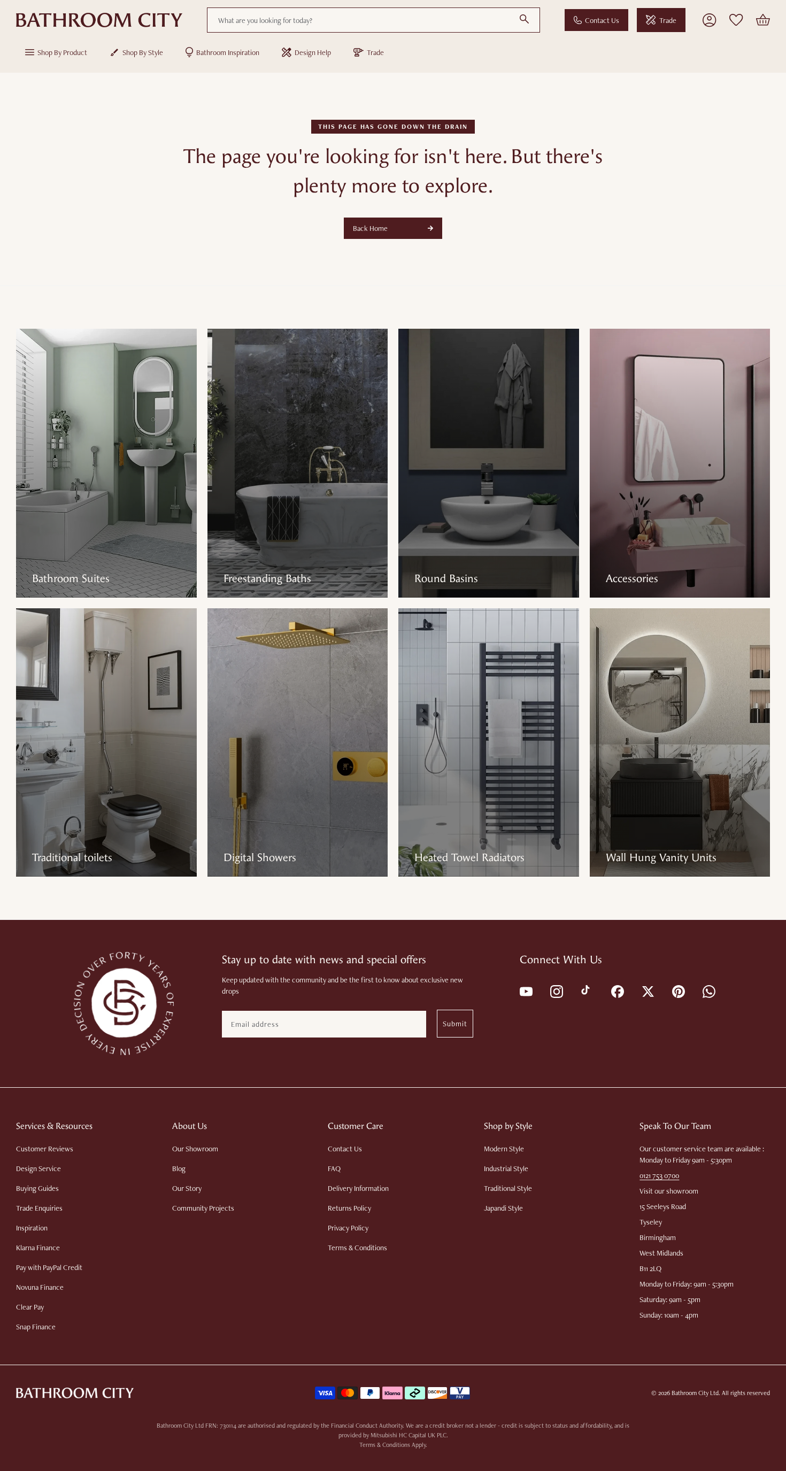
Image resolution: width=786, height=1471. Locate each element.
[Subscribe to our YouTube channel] (525, 990)
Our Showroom (195, 1148)
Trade (667, 20)
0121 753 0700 (659, 1175)
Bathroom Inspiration (227, 52)
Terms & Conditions (357, 1247)
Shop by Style (142, 52)
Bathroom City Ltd (695, 1393)
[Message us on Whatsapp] (708, 990)
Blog (179, 1168)
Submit (455, 1023)
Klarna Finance (38, 1247)
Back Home (370, 228)
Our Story (187, 1188)
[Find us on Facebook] (616, 990)
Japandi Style (503, 1208)
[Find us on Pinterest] (677, 990)
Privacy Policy (348, 1228)
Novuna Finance (40, 1287)
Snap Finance (36, 1326)
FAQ (334, 1168)
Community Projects (203, 1208)
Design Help (313, 52)
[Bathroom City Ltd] (99, 20)
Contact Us (602, 20)
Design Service (38, 1168)
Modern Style (504, 1148)
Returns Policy (349, 1208)
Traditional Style (508, 1188)
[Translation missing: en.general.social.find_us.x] (647, 990)
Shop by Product (62, 52)
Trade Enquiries (39, 1208)
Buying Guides (37, 1188)
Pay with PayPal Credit (49, 1267)
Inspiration (32, 1228)
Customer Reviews (44, 1148)
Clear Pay (30, 1307)
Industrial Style (506, 1168)
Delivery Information (358, 1188)
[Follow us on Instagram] (555, 990)
